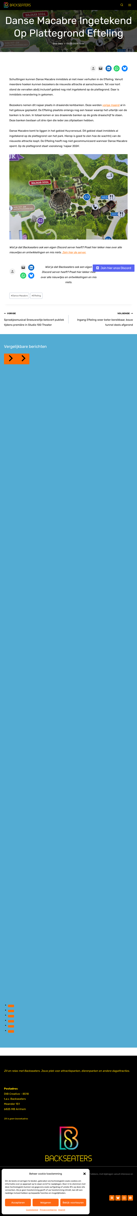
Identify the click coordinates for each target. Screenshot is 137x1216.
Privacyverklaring (48, 1210)
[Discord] (112, 1198)
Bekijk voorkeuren (73, 1202)
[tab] (11, 1006)
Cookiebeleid (32, 1210)
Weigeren (45, 1202)
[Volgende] (23, 359)
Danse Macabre (19, 295)
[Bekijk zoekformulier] (122, 5)
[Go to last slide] (10, 359)
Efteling (36, 295)
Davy (60, 43)
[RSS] (130, 1198)
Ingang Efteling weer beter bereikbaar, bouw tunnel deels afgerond (105, 319)
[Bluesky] (118, 1198)
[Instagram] (124, 1198)
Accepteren (18, 1202)
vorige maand (111, 105)
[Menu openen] (129, 5)
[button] (84, 1173)
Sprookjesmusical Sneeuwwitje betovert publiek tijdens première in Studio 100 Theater (34, 319)
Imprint (61, 1210)
